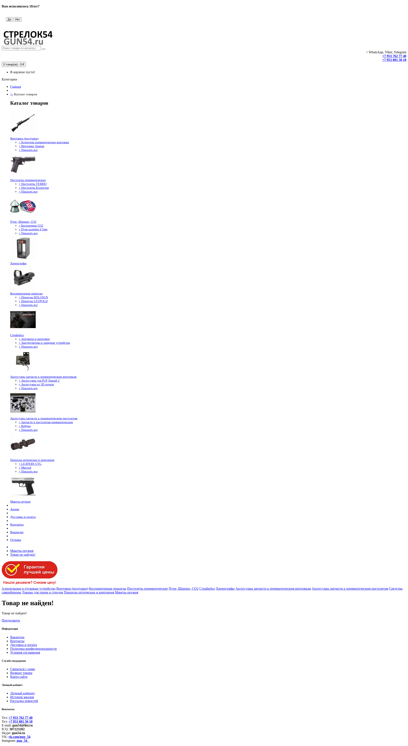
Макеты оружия (20, 501)
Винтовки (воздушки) (24, 138)
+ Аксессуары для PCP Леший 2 (39, 380)
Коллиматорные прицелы (26, 293)
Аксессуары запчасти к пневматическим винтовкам (43, 376)
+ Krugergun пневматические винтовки (44, 142)
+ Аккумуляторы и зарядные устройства (44, 342)
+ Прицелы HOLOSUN (33, 297)
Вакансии (16, 532)
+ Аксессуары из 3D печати (36, 384)
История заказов (22, 697)
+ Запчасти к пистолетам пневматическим (46, 422)
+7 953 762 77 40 (394, 56)
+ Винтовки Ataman (31, 146)
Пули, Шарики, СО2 (23, 221)
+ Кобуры (25, 426)
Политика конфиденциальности (33, 648)
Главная (15, 86)
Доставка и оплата (23, 517)
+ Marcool (25, 467)
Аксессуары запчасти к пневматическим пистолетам (43, 418)
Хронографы (18, 263)
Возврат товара (21, 673)
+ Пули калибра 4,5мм (33, 229)
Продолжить (11, 620)
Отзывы (15, 540)
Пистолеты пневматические (28, 180)
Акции (14, 509)
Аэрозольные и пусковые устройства (28, 588)
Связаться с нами (22, 669)
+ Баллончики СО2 (31, 225)
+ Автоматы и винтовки (34, 339)
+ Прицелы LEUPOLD (33, 301)
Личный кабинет (22, 693)
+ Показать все (28, 150)
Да (9, 19)
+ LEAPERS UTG (30, 463)
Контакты (17, 524)
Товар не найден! (22, 554)
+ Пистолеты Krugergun (34, 187)
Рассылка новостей (24, 701)
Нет (17, 19)
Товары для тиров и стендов (42, 592)
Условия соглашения (25, 652)
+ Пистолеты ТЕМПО (33, 184)
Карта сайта (18, 676)
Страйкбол (17, 335)
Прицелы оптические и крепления (32, 460)
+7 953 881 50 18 (394, 60)
